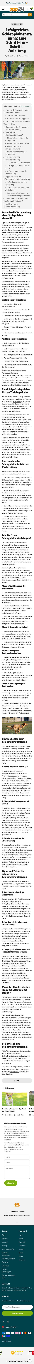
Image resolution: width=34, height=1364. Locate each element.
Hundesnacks (14, 1072)
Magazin (22, 1260)
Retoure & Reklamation (6, 1254)
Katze (21, 1239)
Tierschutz (5, 1266)
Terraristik (22, 1246)
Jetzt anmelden (17, 1313)
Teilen (18, 1081)
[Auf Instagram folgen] (8, 1321)
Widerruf (26, 1361)
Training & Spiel (17, 24)
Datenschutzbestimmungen (12, 1149)
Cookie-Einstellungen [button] (6, 1271)
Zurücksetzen (21, 15)
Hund (20, 1235)
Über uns (5, 1262)
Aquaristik (22, 1242)
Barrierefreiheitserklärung (8, 1276)
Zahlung (4, 1246)
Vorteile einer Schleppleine (17, 116)
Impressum (20, 1361)
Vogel (21, 1253)
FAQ (3, 1235)
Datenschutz (12, 1361)
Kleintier (21, 1249)
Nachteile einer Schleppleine (18, 119)
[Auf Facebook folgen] (3, 1321)
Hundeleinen (17, 402)
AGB (7, 1361)
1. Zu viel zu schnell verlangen (18, 163)
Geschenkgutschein (8, 1259)
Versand (4, 1242)
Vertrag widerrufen (8, 1249)
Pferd (21, 1256)
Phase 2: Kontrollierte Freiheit (18, 143)
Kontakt (4, 1239)
